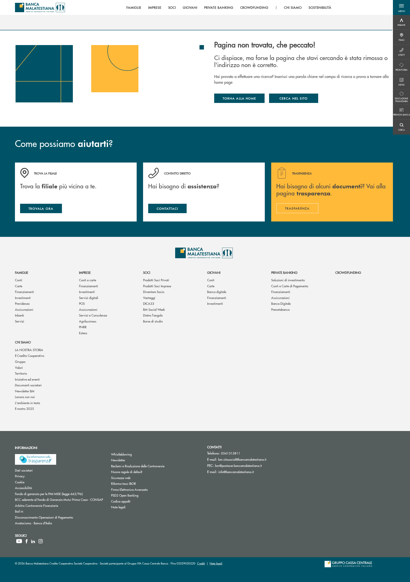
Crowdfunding (348, 272)
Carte (18, 286)
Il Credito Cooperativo (29, 355)
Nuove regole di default (142, 471)
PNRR (82, 327)
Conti (18, 280)
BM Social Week (154, 309)
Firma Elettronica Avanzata (145, 489)
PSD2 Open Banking (141, 495)
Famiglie (21, 272)
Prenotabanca (280, 309)
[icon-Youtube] (19, 541)
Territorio (21, 373)
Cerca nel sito (294, 98)
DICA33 (148, 303)
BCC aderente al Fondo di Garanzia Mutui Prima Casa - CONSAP (60, 499)
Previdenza (22, 303)
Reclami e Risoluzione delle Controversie (154, 466)
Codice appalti (137, 501)
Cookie (36, 482)
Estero (83, 333)
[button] (401, 7)
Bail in (35, 511)
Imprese (85, 272)
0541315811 (230, 453)
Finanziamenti (24, 291)
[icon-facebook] (26, 541)
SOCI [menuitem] (172, 7)
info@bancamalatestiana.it (236, 471)
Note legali (134, 507)
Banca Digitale (281, 303)
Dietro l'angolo (153, 315)
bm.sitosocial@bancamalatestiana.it (242, 459)
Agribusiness (87, 321)
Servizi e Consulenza (93, 315)
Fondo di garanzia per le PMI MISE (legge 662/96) (60, 493)
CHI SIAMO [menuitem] (293, 7)
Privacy (36, 476)
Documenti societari (28, 385)
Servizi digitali (88, 297)
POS (82, 303)
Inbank (19, 315)
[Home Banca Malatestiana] (40, 7)
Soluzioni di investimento (288, 280)
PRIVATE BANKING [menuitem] (218, 7)
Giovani (213, 272)
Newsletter (134, 460)
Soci (146, 272)
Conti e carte (87, 280)
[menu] (229, 7)
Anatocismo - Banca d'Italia (49, 523)
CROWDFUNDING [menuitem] (254, 7)
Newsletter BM (24, 391)
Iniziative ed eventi (27, 379)
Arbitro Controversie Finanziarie (52, 505)
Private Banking (284, 272)
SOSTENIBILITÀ (320, 7)
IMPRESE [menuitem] (154, 7)
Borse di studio (153, 321)
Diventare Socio (153, 291)
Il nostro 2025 (24, 408)
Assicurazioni (24, 309)
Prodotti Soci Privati (156, 280)
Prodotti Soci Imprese (157, 286)
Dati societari (40, 470)
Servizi (19, 321)
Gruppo (20, 361)
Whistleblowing (137, 454)
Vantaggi (149, 297)
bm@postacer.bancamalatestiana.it (238, 465)
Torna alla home (239, 98)
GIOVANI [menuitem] (190, 7)
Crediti (201, 563)
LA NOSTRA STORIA (29, 349)
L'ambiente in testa (27, 402)
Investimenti (23, 297)
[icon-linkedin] (33, 541)
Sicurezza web (137, 477)
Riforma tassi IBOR (139, 483)
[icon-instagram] (40, 541)
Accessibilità (39, 487)
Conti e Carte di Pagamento (289, 286)
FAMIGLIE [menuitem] (133, 7)
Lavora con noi (25, 396)
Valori (19, 367)
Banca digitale (216, 291)
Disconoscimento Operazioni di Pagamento (60, 517)
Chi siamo (23, 342)
